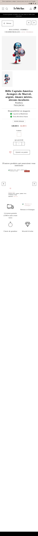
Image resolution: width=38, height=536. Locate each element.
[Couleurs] (19, 134)
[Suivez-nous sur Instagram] (31, 3)
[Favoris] (10, 152)
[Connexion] (31, 9)
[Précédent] (29, 23)
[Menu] (3, 9)
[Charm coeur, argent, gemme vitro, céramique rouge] (19, 183)
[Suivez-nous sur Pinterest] (33, 3)
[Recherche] (7, 9)
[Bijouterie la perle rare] (19, 8)
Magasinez (14, 29)
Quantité (19, 140)
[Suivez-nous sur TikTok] (35, 3)
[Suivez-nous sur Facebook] (29, 3)
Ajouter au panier (21, 152)
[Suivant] (34, 23)
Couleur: (19, 130)
